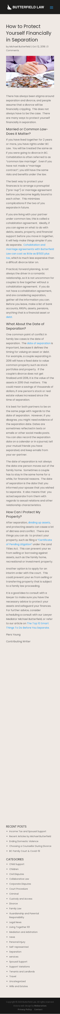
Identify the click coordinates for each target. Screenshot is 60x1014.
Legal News (15, 922)
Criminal (14, 893)
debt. (9, 317)
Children (14, 869)
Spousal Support (18, 961)
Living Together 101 (19, 927)
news (12, 937)
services (13, 956)
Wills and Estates (18, 986)
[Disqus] (30, 684)
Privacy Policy (25, 1009)
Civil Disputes (16, 874)
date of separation (39, 343)
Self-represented (18, 947)
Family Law (15, 908)
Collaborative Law (19, 879)
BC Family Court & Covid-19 (24, 851)
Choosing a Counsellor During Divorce (30, 846)
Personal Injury (17, 942)
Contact (38, 1009)
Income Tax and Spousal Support (27, 831)
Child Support (16, 864)
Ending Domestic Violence (23, 841)
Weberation (40, 1005)
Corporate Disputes (20, 883)
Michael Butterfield (19, 46)
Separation (15, 951)
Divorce (13, 903)
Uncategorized (17, 981)
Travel (12, 976)
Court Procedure (18, 888)
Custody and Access (20, 898)
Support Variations (19, 966)
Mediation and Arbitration (23, 932)
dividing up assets (39, 522)
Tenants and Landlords (22, 971)
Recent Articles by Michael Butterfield (30, 836)
